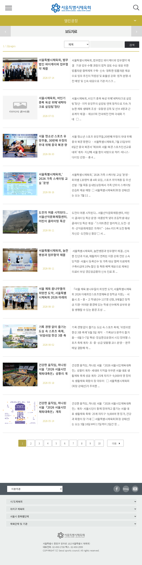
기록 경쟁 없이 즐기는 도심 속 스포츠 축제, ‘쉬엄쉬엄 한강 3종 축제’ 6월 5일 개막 (52, 331)
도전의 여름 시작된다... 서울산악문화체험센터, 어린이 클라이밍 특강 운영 (53, 216)
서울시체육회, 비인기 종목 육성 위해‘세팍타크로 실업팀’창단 (52, 102)
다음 (114, 443)
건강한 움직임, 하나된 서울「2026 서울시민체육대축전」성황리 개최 (53, 369)
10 (99, 443)
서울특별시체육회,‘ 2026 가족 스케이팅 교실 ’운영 (53, 178)
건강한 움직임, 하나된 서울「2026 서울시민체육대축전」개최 (52, 407)
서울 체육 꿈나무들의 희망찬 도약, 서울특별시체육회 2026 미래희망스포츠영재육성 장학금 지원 (53, 292)
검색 (132, 45)
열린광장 (71, 20)
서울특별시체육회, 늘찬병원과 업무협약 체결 (53, 252)
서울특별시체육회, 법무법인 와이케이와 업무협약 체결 (53, 64)
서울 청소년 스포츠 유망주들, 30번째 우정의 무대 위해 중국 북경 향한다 (53, 140)
